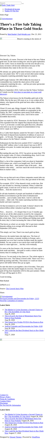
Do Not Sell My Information (10, 405)
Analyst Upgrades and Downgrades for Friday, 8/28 (23, 326)
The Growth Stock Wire (15, 289)
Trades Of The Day (12, 11)
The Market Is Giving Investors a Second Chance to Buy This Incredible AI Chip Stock (23, 311)
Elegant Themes (15, 437)
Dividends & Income (12, 9)
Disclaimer (4, 403)
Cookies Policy (5, 401)
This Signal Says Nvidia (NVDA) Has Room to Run (24, 322)
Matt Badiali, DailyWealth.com (19, 34)
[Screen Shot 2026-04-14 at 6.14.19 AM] (22, 340)
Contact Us (4, 395)
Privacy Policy (5, 397)
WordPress (36, 437)
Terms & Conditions (7, 399)
